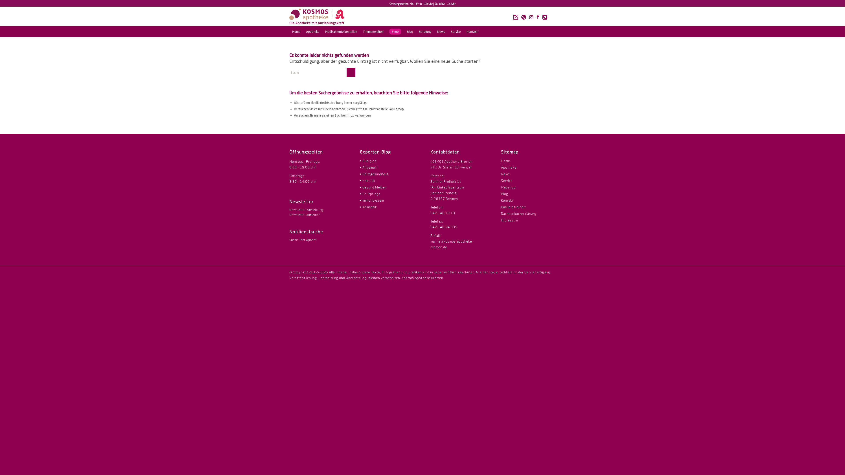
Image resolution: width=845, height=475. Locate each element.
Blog (504, 194)
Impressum (509, 220)
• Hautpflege (370, 194)
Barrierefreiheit (513, 207)
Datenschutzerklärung (518, 214)
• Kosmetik (368, 207)
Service (507, 181)
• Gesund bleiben (373, 187)
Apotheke (508, 167)
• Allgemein (369, 167)
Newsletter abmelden (304, 215)
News (505, 174)
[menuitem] (296, 31)
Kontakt (507, 200)
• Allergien (368, 161)
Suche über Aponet (303, 240)
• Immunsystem (372, 200)
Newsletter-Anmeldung (306, 210)
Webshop (508, 187)
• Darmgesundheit (374, 174)
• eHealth (367, 181)
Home (505, 161)
